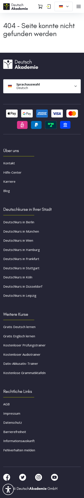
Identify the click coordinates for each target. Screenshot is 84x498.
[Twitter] (23, 477)
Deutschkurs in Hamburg (21, 249)
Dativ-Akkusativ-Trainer (20, 363)
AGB (6, 404)
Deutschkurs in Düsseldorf (22, 286)
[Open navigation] (78, 6)
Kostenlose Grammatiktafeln (24, 373)
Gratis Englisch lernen (19, 336)
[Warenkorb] (40, 6)
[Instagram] (39, 477)
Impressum (11, 413)
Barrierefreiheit (14, 432)
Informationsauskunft (19, 441)
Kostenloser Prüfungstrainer (24, 345)
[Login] (48, 6)
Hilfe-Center (12, 172)
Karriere (9, 181)
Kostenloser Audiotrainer (21, 354)
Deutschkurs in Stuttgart (21, 268)
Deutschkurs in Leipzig (19, 295)
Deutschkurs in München (21, 231)
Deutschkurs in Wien (18, 240)
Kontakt (9, 163)
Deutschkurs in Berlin (18, 222)
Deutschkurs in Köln (17, 277)
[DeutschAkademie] (16, 6)
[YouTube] (54, 477)
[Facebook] (7, 477)
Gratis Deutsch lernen (19, 327)
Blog (6, 191)
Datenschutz (12, 422)
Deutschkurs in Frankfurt (21, 259)
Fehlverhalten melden (19, 450)
